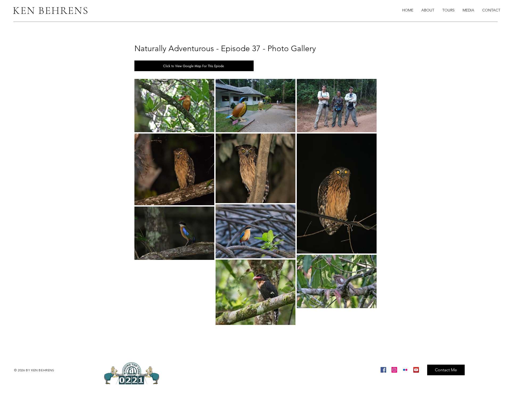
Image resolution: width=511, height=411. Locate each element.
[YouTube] (416, 370)
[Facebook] (383, 370)
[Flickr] (405, 370)
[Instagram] (394, 370)
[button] (468, 10)
